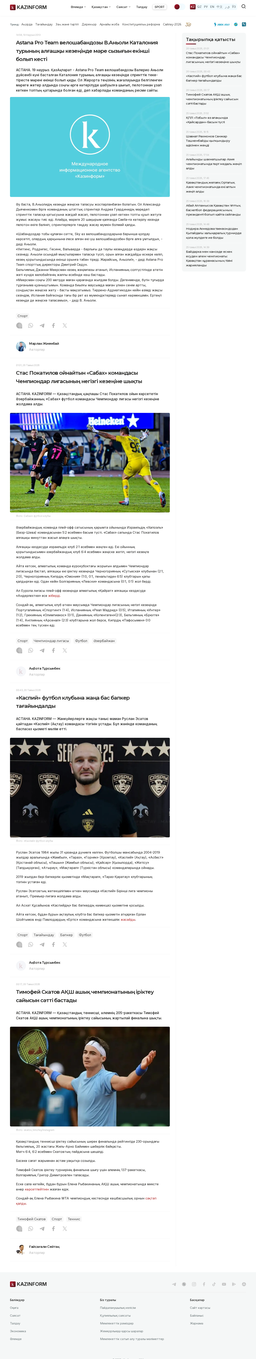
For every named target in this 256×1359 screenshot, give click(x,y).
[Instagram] (19, 326)
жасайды (128, 920)
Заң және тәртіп (67, 24)
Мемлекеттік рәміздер (117, 1323)
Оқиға (14, 1308)
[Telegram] (42, 326)
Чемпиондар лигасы (51, 641)
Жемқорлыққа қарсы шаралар (121, 1331)
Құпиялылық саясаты (115, 1315)
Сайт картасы (200, 1308)
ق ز (227, 7)
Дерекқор (89, 24)
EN (212, 7)
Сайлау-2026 (172, 24)
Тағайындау (44, 24)
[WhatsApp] (30, 326)
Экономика (18, 1331)
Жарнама (196, 1323)
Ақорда (26, 24)
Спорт (23, 316)
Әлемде (16, 1339)
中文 (220, 7)
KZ (193, 7)
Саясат (15, 1315)
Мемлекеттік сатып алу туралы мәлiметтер (132, 1339)
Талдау (141, 6)
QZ (199, 7)
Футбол (81, 641)
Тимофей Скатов (32, 1219)
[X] (65, 326)
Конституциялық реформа (141, 24)
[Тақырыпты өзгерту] (179, 7)
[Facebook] (53, 326)
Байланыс (197, 1315)
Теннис (74, 1219)
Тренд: (14, 24)
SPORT (160, 7)
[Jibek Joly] (223, 24)
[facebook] (204, 1284)
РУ (206, 7)
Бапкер (66, 935)
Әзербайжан (104, 641)
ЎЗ (234, 7)
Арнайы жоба (109, 24)
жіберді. (54, 596)
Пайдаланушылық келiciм (118, 1308)
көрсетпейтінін (37, 1189)
